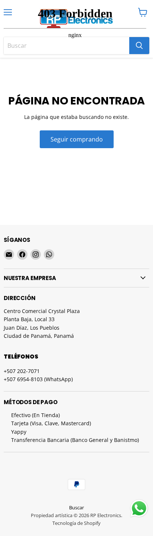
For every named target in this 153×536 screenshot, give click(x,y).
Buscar (76, 507)
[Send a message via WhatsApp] (139, 508)
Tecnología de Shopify (76, 523)
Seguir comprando (77, 139)
